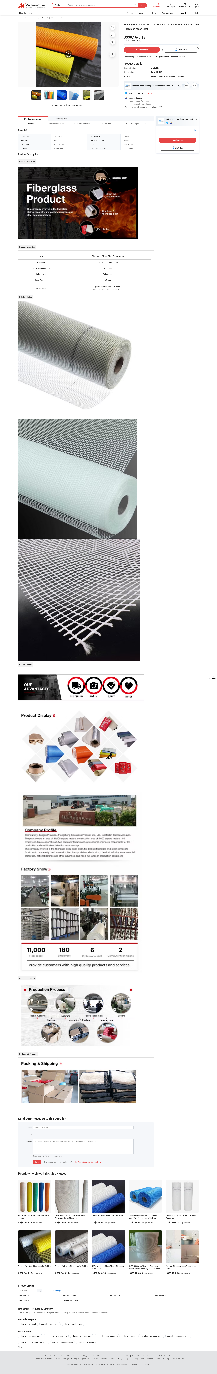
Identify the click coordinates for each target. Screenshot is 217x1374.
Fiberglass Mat (114, 1296)
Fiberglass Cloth (69, 1296)
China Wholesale (98, 1356)
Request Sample (178, 56)
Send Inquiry (142, 50)
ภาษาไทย (149, 1359)
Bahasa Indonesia (178, 1359)
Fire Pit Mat (22, 1300)
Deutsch (104, 1359)
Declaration (134, 1364)
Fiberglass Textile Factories (56, 1336)
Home (20, 18)
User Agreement (122, 1364)
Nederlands (113, 1359)
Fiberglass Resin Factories (30, 1336)
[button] (145, 123)
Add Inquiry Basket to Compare (68, 105)
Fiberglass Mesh (56, 18)
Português (66, 1359)
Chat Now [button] (182, 50)
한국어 (129, 1359)
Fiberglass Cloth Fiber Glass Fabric (33, 1342)
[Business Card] (195, 129)
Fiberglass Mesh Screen (73, 1324)
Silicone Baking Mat (70, 1300)
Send (37, 1162)
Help (154, 13)
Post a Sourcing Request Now (88, 1162)
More (20, 1347)
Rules (197, 13)
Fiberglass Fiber (129, 1336)
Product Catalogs (53, 1290)
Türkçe (157, 1359)
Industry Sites (124, 1356)
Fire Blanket (22, 1296)
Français (76, 1359)
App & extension (168, 13)
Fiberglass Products (41, 18)
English (49, 1359)
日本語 (136, 1359)
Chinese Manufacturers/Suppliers (78, 1356)
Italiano (96, 1359)
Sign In (127, 107)
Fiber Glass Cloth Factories (107, 1336)
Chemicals (28, 18)
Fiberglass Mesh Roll (28, 1324)
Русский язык (86, 1359)
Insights (172, 1356)
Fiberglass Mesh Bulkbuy (87, 1342)
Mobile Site (163, 1356)
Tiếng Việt (165, 1359)
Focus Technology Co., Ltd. (92, 1364)
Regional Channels (138, 1356)
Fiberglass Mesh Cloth (50, 1324)
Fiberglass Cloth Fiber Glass (178, 1336)
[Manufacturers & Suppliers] (31, 5)
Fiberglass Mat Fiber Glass (62, 1342)
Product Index (152, 1356)
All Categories (26, 13)
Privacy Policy (146, 1364)
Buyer (141, 13)
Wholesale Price (112, 1356)
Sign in (196, 6)
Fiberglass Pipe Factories (81, 1336)
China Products (59, 1356)
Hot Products (46, 1356)
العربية (122, 1359)
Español (58, 1359)
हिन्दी (142, 1359)
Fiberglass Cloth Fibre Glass (151, 1336)
